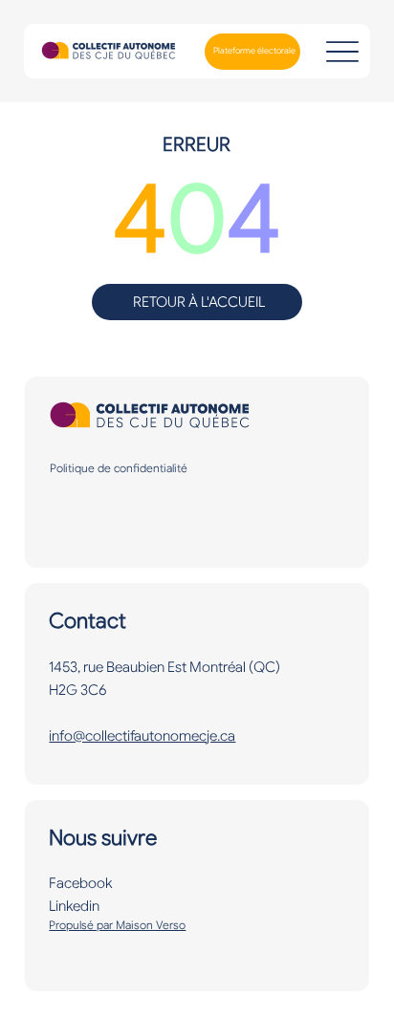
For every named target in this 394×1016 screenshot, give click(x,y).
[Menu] (342, 51)
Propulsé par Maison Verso (117, 925)
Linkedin (74, 906)
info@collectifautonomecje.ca (142, 736)
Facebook (80, 883)
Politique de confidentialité (118, 468)
